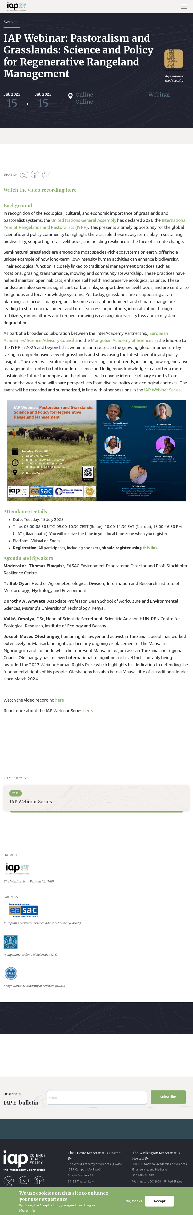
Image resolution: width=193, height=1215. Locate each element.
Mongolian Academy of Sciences (122, 340)
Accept (159, 1201)
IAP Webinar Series (162, 389)
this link (150, 547)
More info (27, 1210)
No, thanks (133, 1201)
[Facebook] (36, 175)
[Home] (15, 7)
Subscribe (168, 1097)
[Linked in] (47, 175)
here (71, 189)
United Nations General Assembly (83, 220)
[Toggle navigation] (185, 7)
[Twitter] (25, 175)
